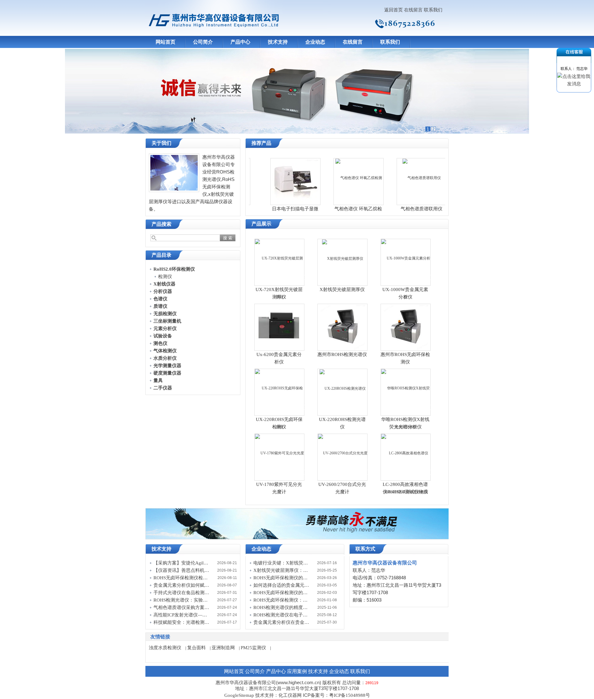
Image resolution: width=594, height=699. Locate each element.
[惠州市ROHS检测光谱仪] (342, 326)
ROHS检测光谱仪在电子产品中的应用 (281, 614)
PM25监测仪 (253, 647)
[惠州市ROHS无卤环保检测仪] (405, 326)
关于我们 (161, 143)
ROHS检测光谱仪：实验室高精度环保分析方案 (181, 600)
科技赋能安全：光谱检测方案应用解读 (181, 622)
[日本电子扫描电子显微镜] (280, 181)
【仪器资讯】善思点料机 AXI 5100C (181, 570)
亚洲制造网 (223, 647)
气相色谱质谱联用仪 (407, 208)
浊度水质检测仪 (165, 647)
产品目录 (161, 255)
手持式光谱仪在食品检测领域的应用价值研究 (181, 592)
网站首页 (165, 42)
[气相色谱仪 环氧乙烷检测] (344, 177)
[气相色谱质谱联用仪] (407, 177)
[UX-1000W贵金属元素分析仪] (406, 277)
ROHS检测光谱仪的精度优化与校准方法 (281, 607)
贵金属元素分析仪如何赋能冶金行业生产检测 (181, 585)
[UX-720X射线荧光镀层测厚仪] (280, 277)
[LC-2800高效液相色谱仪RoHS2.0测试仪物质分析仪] (406, 472)
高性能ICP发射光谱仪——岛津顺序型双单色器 (181, 614)
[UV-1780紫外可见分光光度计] (280, 472)
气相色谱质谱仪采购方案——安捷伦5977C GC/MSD (181, 607)
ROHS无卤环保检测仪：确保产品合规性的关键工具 (281, 600)
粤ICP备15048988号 (349, 695)
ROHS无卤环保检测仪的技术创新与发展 (281, 592)
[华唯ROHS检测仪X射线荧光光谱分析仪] (406, 407)
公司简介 (203, 42)
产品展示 (261, 223)
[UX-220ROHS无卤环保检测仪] (280, 407)
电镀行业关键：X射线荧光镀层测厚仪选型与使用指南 (281, 562)
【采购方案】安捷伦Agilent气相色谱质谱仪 (181, 562)
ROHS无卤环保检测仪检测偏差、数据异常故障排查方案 (181, 577)
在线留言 (413, 9)
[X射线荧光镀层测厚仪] (343, 258)
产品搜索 (161, 224)
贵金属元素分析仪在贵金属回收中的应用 (281, 622)
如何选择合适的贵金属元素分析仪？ (281, 585)
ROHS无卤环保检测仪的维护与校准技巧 (281, 577)
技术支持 (278, 42)
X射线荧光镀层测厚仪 (342, 289)
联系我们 (433, 9)
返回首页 (393, 9)
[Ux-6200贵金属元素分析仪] (279, 323)
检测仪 (165, 276)
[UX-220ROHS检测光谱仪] (342, 388)
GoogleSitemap (239, 695)
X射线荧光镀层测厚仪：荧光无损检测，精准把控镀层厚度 (281, 570)
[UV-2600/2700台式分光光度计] (343, 472)
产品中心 (240, 42)
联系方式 (365, 548)
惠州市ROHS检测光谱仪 (342, 354)
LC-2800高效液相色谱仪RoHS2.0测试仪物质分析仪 (405, 492)
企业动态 (315, 42)
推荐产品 (261, 143)
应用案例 (297, 671)
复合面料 (196, 647)
